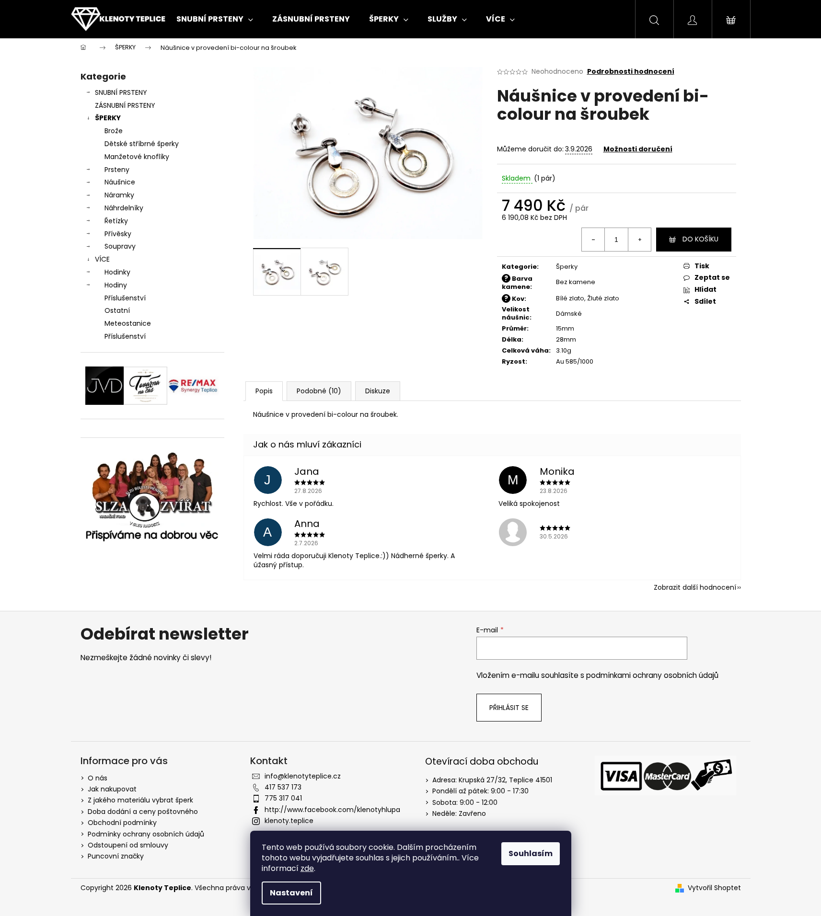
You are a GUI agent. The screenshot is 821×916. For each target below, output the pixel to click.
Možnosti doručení (637, 149)
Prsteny (116, 169)
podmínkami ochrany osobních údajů (652, 675)
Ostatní (117, 310)
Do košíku (700, 239)
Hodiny (115, 285)
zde (307, 868)
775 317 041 (283, 798)
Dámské (569, 313)
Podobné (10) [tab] (319, 391)
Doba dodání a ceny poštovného (143, 811)
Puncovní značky (116, 856)
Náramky (119, 195)
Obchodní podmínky (122, 822)
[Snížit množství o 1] (593, 239)
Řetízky (116, 221)
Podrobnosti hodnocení (630, 71)
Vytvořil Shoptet (714, 888)
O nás (97, 778)
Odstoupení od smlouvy (128, 845)
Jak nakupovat (112, 789)
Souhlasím (531, 853)
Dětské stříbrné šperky (141, 144)
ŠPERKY (108, 118)
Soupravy (120, 246)
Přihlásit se (509, 707)
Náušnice (119, 182)
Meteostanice (127, 323)
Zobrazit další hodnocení (695, 587)
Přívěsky (117, 234)
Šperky (567, 266)
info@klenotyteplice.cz (303, 776)
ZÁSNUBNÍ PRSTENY (125, 105)
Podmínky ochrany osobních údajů (146, 834)
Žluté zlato (603, 298)
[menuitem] (215, 19)
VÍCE (102, 259)
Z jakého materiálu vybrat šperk (140, 800)
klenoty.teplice (289, 820)
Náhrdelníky (123, 208)
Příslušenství (125, 298)
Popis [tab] (264, 391)
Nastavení (291, 892)
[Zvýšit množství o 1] (639, 239)
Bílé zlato (570, 298)
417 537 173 (283, 787)
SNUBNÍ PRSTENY (121, 92)
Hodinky (117, 272)
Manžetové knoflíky (136, 156)
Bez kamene (575, 281)
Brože (113, 131)
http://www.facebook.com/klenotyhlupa (332, 809)
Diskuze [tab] (377, 391)
